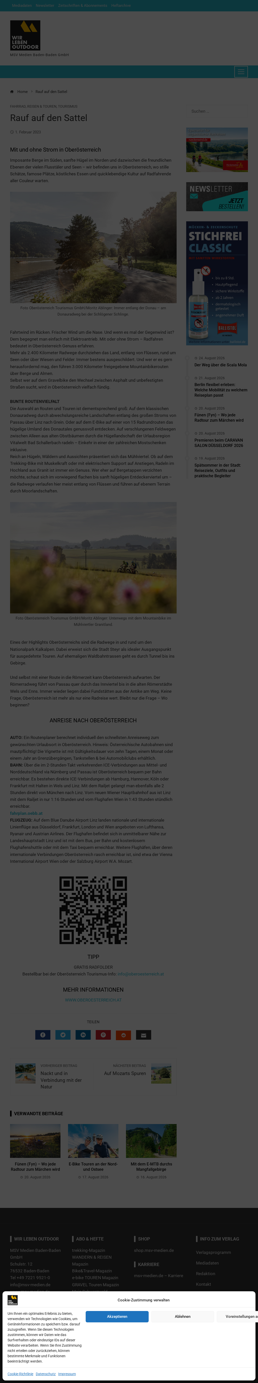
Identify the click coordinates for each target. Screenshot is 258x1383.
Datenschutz (46, 1374)
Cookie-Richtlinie (20, 1374)
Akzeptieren (117, 1316)
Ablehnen (182, 1316)
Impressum (67, 1374)
